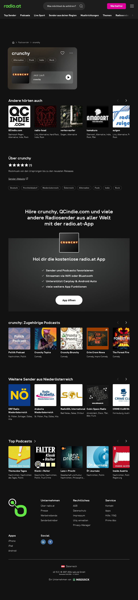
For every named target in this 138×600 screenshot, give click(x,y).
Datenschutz (79, 511)
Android (12, 551)
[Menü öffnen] (132, 6)
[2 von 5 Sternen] (14, 165)
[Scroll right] (132, 15)
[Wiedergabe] (68, 77)
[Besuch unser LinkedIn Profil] (43, 542)
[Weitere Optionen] (71, 53)
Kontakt (109, 506)
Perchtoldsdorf (30, 188)
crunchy (37, 80)
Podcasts (25, 15)
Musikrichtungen (90, 15)
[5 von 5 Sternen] (26, 165)
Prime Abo (110, 520)
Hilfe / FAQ (110, 515)
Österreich (69, 188)
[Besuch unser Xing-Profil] (50, 542)
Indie (41, 60)
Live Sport (39, 15)
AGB (75, 506)
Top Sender (10, 15)
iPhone (11, 541)
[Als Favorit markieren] (62, 53)
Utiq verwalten (80, 520)
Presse (44, 511)
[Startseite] (13, 42)
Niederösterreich (51, 188)
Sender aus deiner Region (63, 15)
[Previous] (117, 99)
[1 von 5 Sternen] (10, 165)
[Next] (126, 99)
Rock (51, 60)
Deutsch (14, 188)
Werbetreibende (49, 515)
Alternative (18, 60)
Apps (108, 511)
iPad (10, 546)
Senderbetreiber (49, 520)
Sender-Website (16, 179)
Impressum (79, 515)
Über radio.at (48, 506)
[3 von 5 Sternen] (18, 165)
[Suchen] (81, 6)
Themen (107, 15)
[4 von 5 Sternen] (22, 165)
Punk (31, 60)
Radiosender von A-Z (127, 15)
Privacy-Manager (82, 525)
